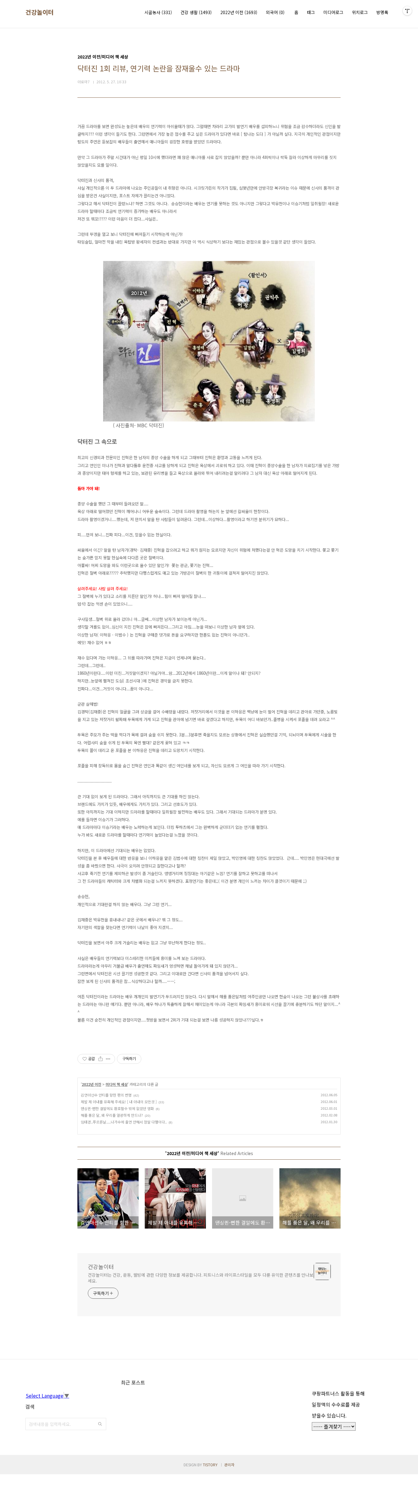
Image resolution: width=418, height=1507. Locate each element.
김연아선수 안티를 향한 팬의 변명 (106, 1094)
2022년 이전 (238, 12)
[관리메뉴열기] (407, 10)
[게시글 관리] (108, 1058)
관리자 (229, 1464)
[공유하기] (100, 1058)
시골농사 (158, 12)
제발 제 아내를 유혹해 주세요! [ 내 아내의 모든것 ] (119, 1101)
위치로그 (360, 12)
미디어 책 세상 (117, 1084)
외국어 (275, 12)
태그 (311, 12)
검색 (100, 1424)
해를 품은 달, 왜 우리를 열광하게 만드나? (112, 1115)
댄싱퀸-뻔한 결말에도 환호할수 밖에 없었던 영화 (117, 1108)
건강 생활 (196, 12)
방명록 (382, 12)
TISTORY (210, 1464)
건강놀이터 (39, 12)
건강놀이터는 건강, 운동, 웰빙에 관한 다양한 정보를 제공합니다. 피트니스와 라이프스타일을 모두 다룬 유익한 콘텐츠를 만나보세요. (200, 1278)
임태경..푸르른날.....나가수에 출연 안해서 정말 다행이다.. (124, 1121)
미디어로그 (333, 12)
